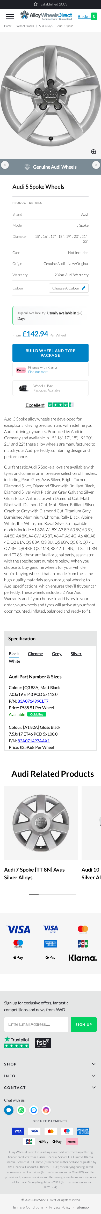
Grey (57, 653)
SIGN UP (84, 1024)
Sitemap (82, 1207)
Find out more (38, 372)
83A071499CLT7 (33, 700)
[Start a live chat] (8, 1110)
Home (8, 25)
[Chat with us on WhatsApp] (21, 1110)
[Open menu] (10, 16)
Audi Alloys (46, 25)
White (14, 661)
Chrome (35, 653)
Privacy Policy (59, 1207)
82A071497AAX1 (34, 740)
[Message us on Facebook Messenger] (33, 1110)
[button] (50, 95)
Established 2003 (53, 4)
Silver (76, 653)
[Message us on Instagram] (46, 1110)
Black (14, 653)
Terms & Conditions (27, 1207)
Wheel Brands (25, 25)
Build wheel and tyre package (51, 353)
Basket (87, 16)
